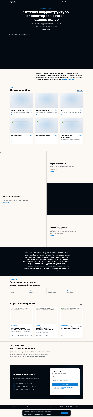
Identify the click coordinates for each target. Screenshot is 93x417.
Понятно (65, 412)
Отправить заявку (65, 384)
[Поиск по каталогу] (63, 2)
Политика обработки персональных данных (30, 406)
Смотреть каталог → (46, 29)
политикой (63, 388)
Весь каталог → (80, 90)
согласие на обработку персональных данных (65, 387)
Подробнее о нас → (69, 79)
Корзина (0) (79, 1)
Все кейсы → (80, 304)
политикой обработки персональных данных (41, 414)
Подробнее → (52, 171)
